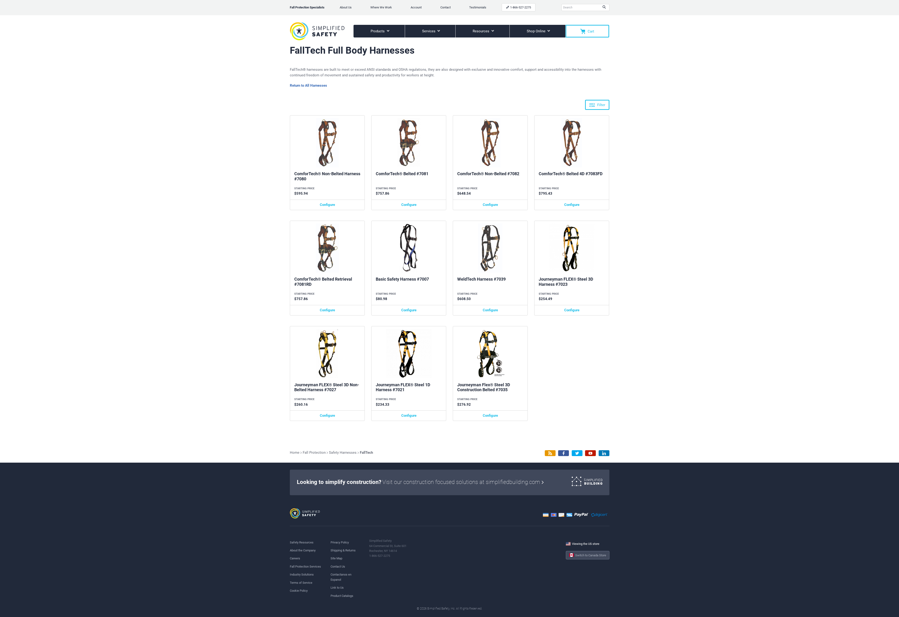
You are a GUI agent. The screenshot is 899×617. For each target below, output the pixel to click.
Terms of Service (301, 582)
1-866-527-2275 (520, 7)
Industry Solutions (302, 574)
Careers (295, 558)
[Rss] (550, 453)
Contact (445, 7)
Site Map (336, 558)
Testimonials (477, 7)
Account (416, 7)
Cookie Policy (299, 590)
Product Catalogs (342, 596)
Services (429, 31)
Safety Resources (301, 542)
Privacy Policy (340, 542)
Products (378, 31)
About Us (346, 7)
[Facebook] (563, 453)
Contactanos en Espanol (341, 577)
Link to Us (337, 587)
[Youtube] (590, 453)
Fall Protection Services (305, 566)
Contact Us (338, 566)
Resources (481, 31)
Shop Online (536, 31)
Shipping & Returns (343, 550)
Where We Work (381, 7)
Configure (327, 205)
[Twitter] (577, 453)
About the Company (303, 550)
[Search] (604, 7)
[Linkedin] (604, 453)
